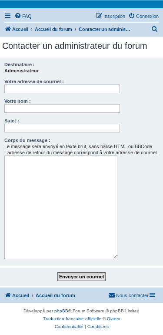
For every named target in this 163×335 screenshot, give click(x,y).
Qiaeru (113, 318)
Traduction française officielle (72, 318)
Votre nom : (17, 101)
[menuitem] (23, 16)
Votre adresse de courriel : (34, 81)
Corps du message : (27, 140)
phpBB (61, 310)
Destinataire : (19, 64)
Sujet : (11, 120)
